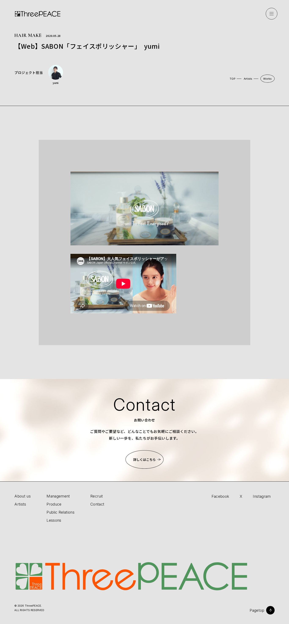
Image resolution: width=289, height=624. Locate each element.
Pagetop (257, 610)
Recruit (96, 496)
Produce (54, 504)
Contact (97, 504)
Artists (248, 78)
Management (58, 496)
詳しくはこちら (144, 459)
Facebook (220, 496)
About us (22, 496)
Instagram (262, 496)
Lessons (54, 520)
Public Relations (60, 512)
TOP (232, 78)
